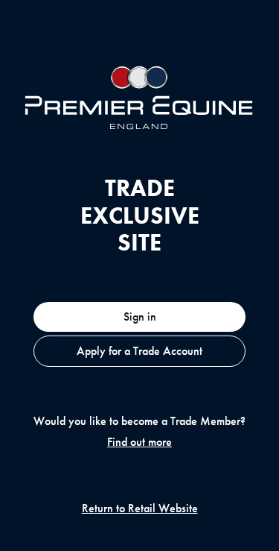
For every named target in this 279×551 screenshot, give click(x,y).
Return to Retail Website (140, 508)
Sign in (140, 316)
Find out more (139, 442)
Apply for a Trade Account (139, 351)
